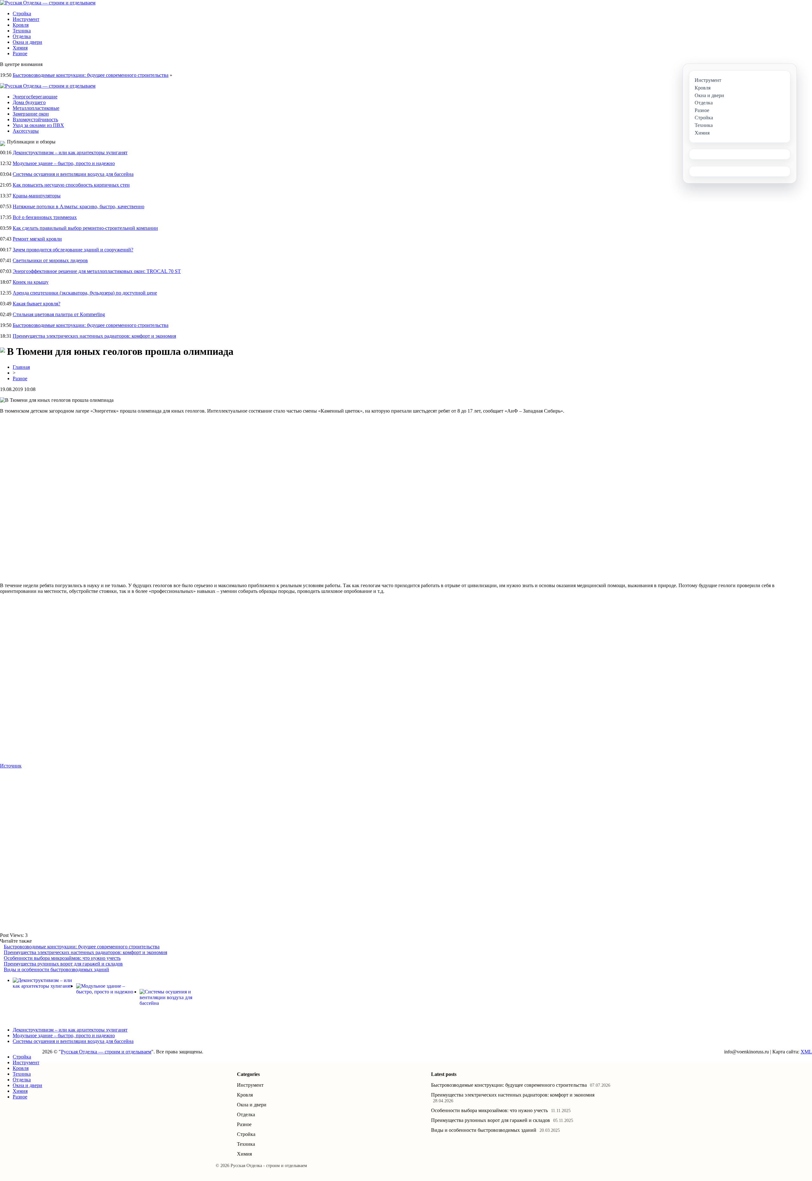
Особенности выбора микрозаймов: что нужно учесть (62, 958)
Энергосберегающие (35, 96)
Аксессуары (26, 131)
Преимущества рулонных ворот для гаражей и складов (63, 963)
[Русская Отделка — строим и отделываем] (47, 2)
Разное (20, 53)
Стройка (22, 13)
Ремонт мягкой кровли (37, 239)
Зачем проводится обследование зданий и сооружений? (73, 249)
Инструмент (26, 19)
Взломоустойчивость (35, 119)
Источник (11, 765)
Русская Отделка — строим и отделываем (106, 1051)
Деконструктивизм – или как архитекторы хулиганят (70, 152)
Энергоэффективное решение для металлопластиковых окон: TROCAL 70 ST (97, 271)
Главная (21, 367)
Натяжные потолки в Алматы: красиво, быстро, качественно (78, 206)
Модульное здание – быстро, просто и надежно (64, 163)
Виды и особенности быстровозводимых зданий (56, 969)
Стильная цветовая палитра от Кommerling (59, 314)
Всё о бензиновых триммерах (45, 217)
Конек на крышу (31, 282)
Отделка (22, 36)
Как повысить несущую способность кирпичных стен (71, 185)
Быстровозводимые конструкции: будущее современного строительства (90, 75)
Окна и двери (27, 42)
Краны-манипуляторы (37, 195)
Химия (20, 47)
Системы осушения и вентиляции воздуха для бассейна (73, 174)
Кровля (21, 25)
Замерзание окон (31, 113)
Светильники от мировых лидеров (50, 260)
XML (806, 1051)
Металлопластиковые (36, 108)
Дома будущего (29, 102)
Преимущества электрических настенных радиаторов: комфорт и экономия (94, 336)
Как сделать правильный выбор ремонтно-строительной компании (85, 228)
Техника (22, 30)
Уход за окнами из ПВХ (38, 125)
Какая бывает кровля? (36, 303)
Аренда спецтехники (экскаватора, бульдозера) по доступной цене (85, 292)
